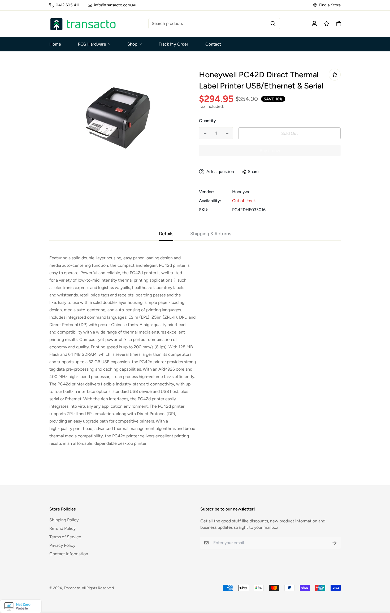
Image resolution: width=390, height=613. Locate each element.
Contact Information (68, 553)
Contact (213, 44)
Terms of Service (65, 536)
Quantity (207, 120)
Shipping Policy (64, 519)
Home (55, 44)
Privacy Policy (62, 545)
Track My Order (173, 44)
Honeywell (242, 191)
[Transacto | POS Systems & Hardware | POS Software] (82, 24)
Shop (132, 44)
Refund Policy (62, 528)
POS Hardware (92, 44)
